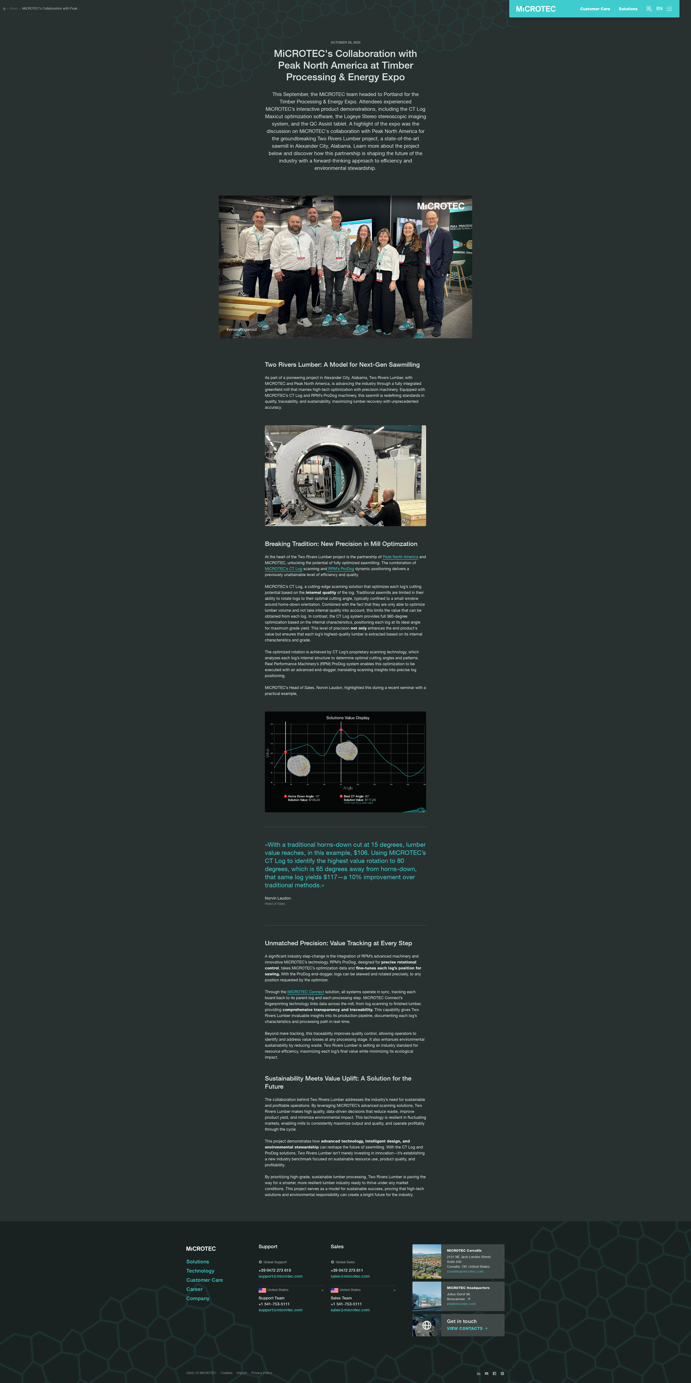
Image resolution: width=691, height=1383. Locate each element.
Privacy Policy (261, 1373)
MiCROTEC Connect (305, 992)
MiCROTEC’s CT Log (283, 569)
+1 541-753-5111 (274, 1304)
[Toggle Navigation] (669, 9)
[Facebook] (494, 1373)
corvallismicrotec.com (465, 1271)
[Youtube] (486, 1373)
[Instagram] (502, 1373)
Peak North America (400, 557)
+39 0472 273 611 (347, 1271)
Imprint (242, 1373)
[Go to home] (4, 9)
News (14, 8)
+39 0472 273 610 (275, 1271)
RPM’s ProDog (340, 569)
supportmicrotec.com (280, 1277)
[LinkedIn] (479, 1373)
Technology (200, 1271)
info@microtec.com (461, 1304)
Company (198, 1299)
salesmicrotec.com (350, 1277)
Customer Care (595, 9)
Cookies (226, 1373)
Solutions (628, 9)
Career (194, 1289)
